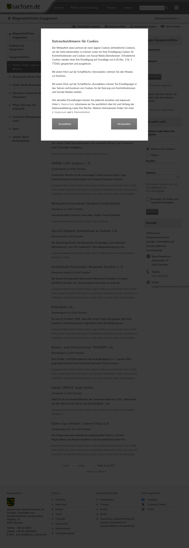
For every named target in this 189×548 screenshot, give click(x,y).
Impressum (60, 112)
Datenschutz (67, 104)
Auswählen (65, 123)
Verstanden (124, 123)
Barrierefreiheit (82, 112)
